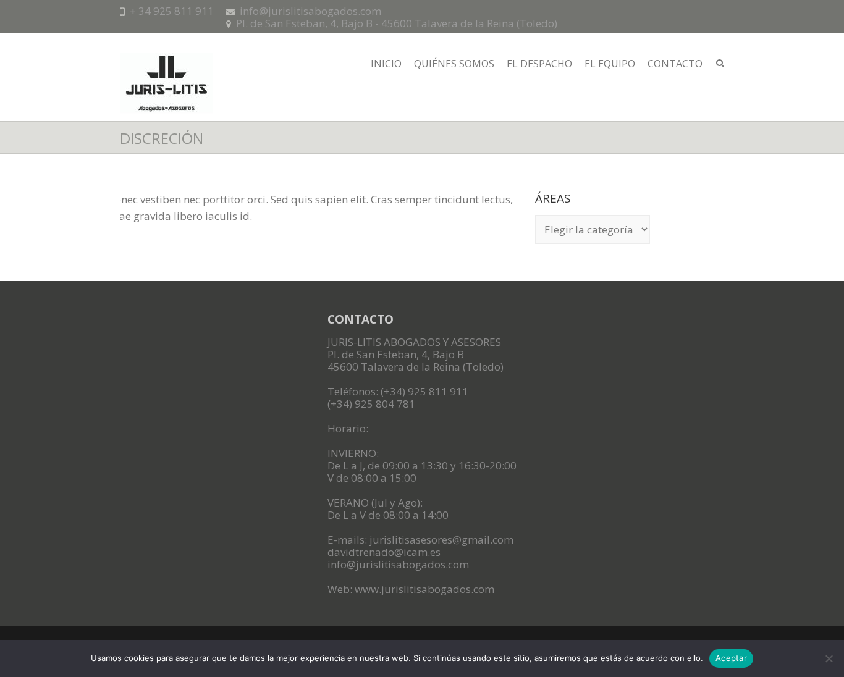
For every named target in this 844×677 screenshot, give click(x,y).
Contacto (675, 63)
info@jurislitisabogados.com (310, 11)
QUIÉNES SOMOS (454, 63)
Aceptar (731, 658)
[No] (828, 658)
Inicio (386, 63)
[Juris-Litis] (166, 87)
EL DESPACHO (539, 63)
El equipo (609, 63)
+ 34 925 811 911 (172, 11)
